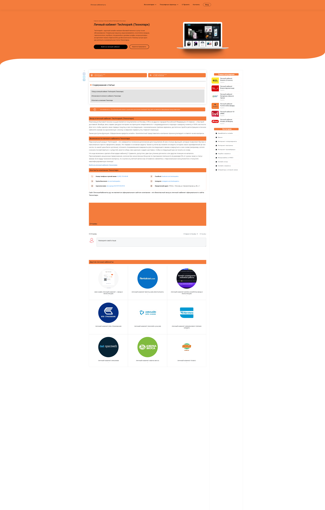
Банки (220, 137)
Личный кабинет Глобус (186, 350)
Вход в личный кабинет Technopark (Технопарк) (107, 91)
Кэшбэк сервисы (224, 153)
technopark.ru (99, 75)
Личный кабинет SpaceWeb (108, 350)
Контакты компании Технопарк (102, 100)
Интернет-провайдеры (226, 149)
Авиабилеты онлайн (225, 133)
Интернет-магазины (225, 145)
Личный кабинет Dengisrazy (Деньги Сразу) (227, 96)
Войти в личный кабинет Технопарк (103, 165)
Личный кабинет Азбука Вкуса (147, 350)
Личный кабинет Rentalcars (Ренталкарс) (147, 283)
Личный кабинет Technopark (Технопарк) (122, 24)
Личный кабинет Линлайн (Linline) (147, 317)
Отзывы (203, 234)
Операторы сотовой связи (228, 170)
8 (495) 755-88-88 (158, 75)
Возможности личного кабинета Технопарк (106, 96)
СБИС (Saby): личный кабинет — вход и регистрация (108, 283)
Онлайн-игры (223, 161)
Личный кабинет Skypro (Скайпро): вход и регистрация (186, 283)
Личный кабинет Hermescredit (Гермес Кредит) (186, 317)
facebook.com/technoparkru (170, 176)
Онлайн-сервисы (224, 166)
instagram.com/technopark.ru (170, 181)
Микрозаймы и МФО (225, 157)
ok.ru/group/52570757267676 (115, 186)
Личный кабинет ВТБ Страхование (108, 317)
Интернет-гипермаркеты (227, 141)
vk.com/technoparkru (113, 181)
